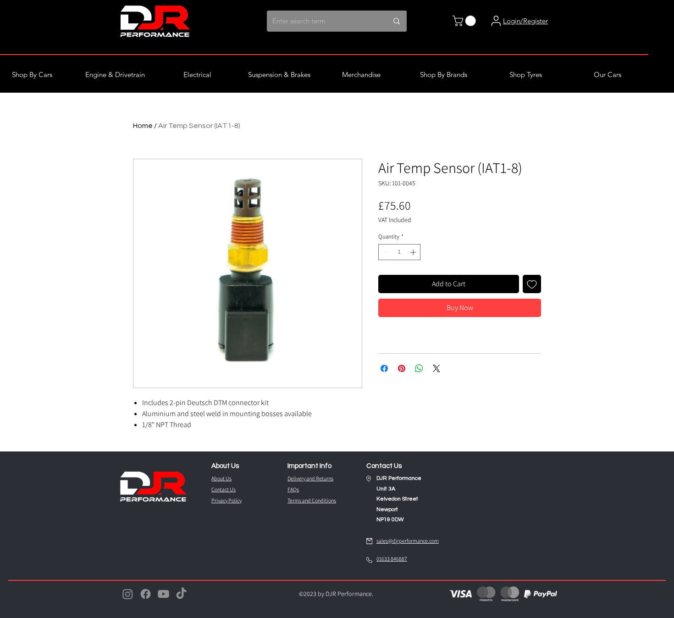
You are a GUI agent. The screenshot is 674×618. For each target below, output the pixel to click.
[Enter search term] (397, 21)
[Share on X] (436, 368)
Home (143, 125)
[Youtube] (163, 594)
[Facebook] (145, 594)
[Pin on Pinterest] (401, 368)
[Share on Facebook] (384, 368)
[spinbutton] (400, 252)
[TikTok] (181, 594)
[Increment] (414, 252)
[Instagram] (127, 594)
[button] (465, 21)
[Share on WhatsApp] (419, 368)
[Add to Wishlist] (532, 284)
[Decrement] (385, 252)
